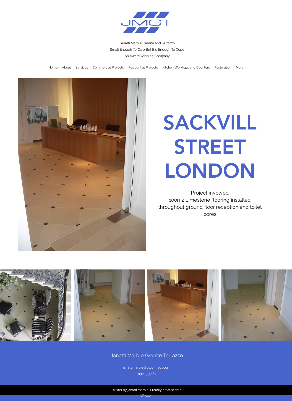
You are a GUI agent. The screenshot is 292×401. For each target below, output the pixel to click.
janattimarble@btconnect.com (146, 367)
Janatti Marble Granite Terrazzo (147, 355)
